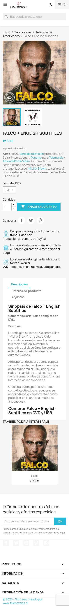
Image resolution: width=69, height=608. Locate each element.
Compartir (21, 220)
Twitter (16, 543)
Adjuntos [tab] (18, 297)
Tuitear (31, 220)
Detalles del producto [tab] (27, 291)
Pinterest (40, 220)
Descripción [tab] (19, 284)
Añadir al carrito (39, 206)
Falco (34, 476)
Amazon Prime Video (16, 161)
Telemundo (56, 157)
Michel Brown (37, 169)
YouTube (26, 543)
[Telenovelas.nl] (18, 5)
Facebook (6, 543)
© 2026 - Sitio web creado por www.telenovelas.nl (23, 601)
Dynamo (36, 157)
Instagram (46, 543)
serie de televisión (32, 154)
